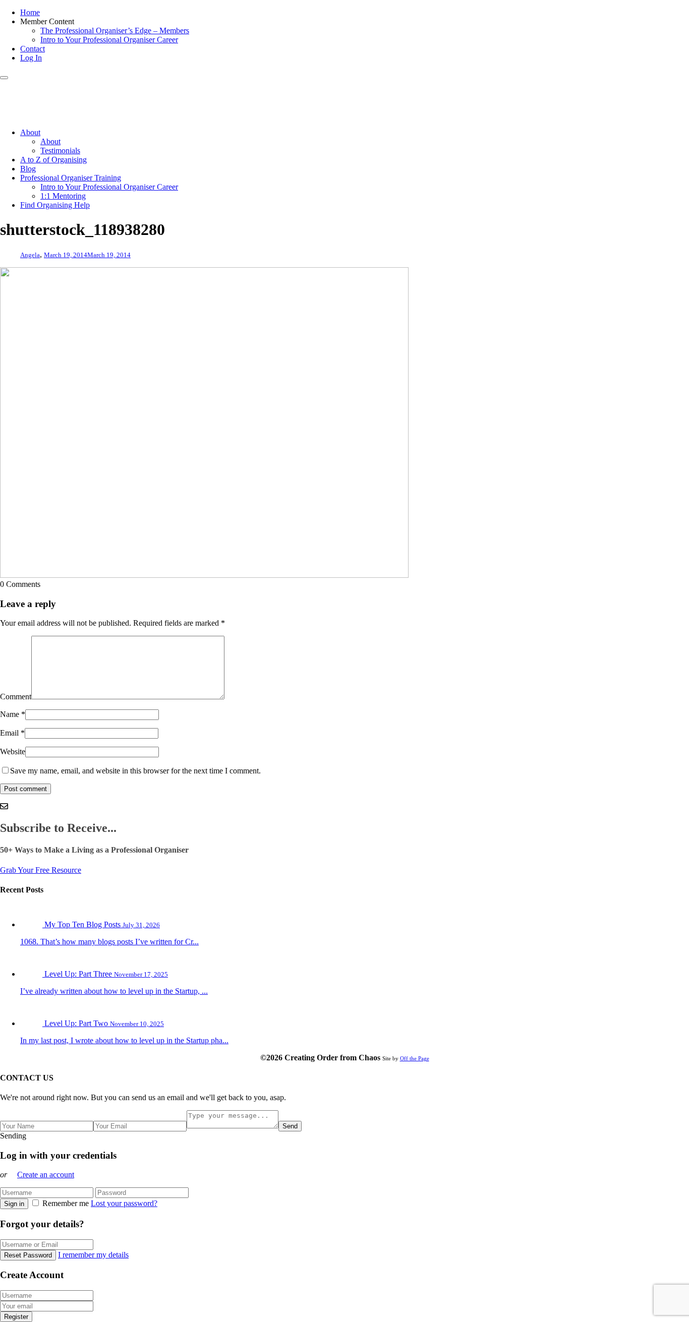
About (30, 132)
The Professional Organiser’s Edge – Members (114, 30)
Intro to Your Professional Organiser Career (109, 39)
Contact (32, 48)
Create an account (45, 1174)
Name (9, 714)
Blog (28, 168)
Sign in (14, 1204)
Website (12, 751)
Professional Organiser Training (70, 177)
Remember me (65, 1203)
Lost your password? (124, 1203)
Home (30, 12)
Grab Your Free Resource (40, 870)
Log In (31, 57)
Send (290, 1126)
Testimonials (60, 150)
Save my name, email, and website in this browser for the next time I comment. (135, 770)
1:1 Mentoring (63, 196)
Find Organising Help (55, 205)
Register (16, 1316)
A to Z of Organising (53, 159)
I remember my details (93, 1254)
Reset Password (28, 1255)
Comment (15, 696)
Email (9, 733)
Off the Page (414, 1058)
